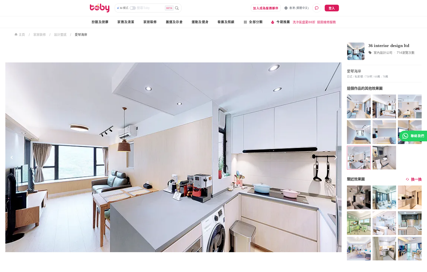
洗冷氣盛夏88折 (304, 22)
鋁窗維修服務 (326, 22)
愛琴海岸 (81, 34)
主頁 (22, 34)
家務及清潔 (125, 22)
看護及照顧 (226, 22)
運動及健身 (200, 22)
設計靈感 (60, 34)
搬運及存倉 (174, 22)
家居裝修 (150, 22)
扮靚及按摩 (100, 22)
